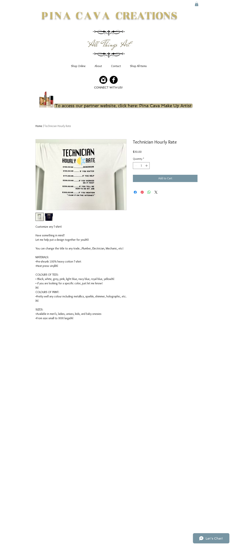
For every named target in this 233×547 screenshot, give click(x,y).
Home (38, 126)
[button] (196, 4)
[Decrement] (135, 165)
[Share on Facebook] (135, 192)
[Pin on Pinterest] (142, 192)
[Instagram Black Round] (103, 80)
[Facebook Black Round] (114, 80)
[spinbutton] (141, 165)
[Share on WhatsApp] (149, 192)
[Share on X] (156, 192)
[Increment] (147, 165)
